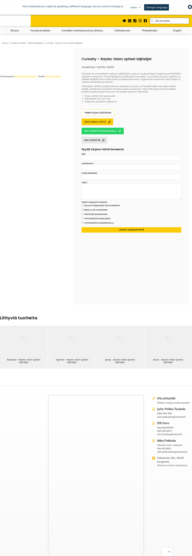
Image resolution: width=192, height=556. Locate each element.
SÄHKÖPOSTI (87, 163)
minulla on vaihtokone (95, 210)
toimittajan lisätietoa (97, 112)
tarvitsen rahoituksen (95, 214)
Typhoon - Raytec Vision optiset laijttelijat (72, 361)
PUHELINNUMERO (89, 173)
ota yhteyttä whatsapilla (100, 131)
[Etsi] (152, 21)
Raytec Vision (53, 76)
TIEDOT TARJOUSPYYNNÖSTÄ (94, 202)
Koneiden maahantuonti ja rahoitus (82, 30)
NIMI (83, 154)
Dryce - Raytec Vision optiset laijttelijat (168, 361)
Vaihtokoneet (122, 30)
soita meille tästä (95, 122)
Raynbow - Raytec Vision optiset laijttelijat (23, 361)
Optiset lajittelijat (26, 76)
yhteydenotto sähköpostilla (99, 223)
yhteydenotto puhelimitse (97, 218)
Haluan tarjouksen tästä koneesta (102, 205)
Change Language (156, 7)
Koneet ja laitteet (40, 30)
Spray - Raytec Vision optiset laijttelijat (120, 361)
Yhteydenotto (149, 30)
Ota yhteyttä (92, 140)
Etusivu (14, 30)
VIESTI (84, 183)
